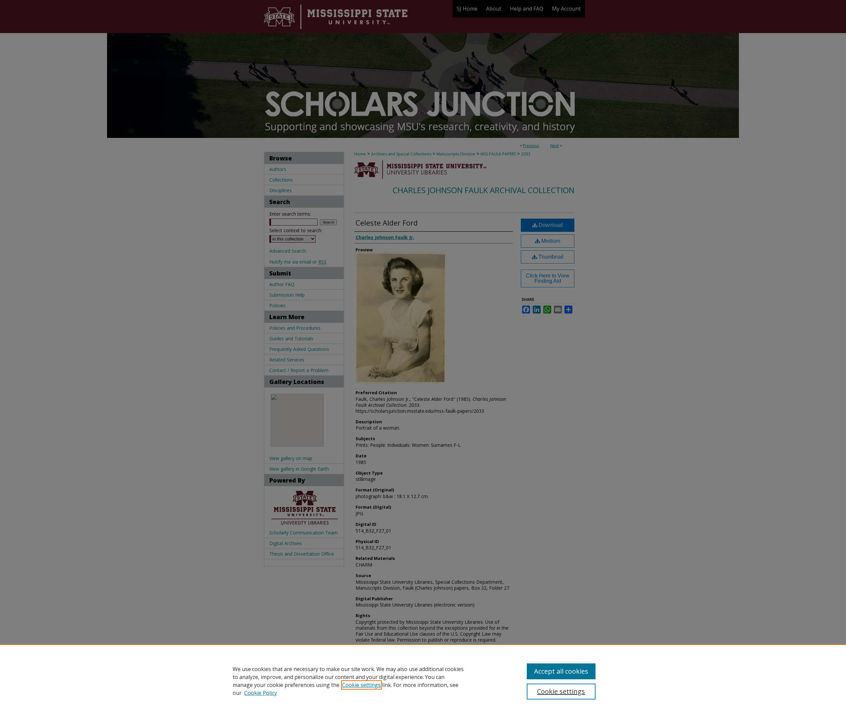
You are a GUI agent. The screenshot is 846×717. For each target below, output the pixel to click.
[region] (423, 680)
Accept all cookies (561, 671)
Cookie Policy (260, 692)
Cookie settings (361, 685)
